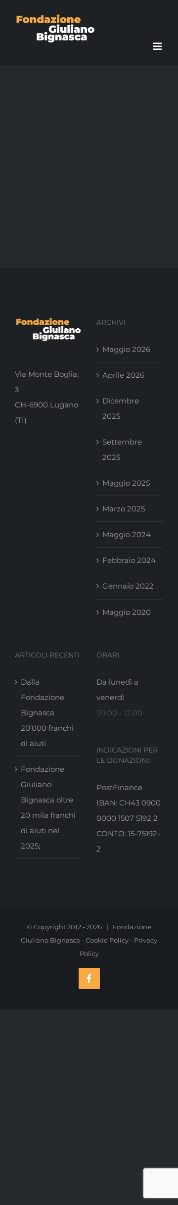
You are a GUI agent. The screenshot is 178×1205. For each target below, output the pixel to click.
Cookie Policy (107, 940)
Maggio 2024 (126, 534)
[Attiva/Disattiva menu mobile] (158, 46)
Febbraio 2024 (129, 560)
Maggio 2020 (126, 612)
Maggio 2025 (126, 483)
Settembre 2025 (122, 449)
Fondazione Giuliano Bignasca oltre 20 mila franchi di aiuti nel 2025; (48, 807)
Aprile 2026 (123, 375)
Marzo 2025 (123, 508)
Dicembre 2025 (120, 408)
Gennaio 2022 (128, 586)
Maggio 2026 (126, 349)
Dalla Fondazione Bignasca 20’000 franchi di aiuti (47, 712)
